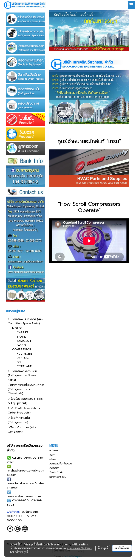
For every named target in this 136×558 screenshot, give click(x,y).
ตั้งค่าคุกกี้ (103, 548)
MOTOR (17, 328)
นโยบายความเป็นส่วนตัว (79, 548)
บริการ (52, 459)
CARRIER (23, 332)
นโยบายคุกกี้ (21, 551)
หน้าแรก (53, 450)
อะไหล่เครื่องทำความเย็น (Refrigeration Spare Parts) (22, 375)
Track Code (56, 472)
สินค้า (52, 455)
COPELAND (24, 366)
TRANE (21, 337)
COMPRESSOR (21, 349)
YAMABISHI (24, 341)
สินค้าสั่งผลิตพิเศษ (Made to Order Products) (26, 410)
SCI (19, 362)
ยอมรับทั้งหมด (122, 548)
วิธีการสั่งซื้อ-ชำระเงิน (60, 464)
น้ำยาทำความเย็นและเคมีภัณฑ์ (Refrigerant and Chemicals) (26, 389)
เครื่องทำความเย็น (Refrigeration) (19, 420)
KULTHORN (24, 354)
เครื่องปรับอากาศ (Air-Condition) (22, 429)
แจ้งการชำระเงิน (57, 477)
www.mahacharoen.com (24, 496)
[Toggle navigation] (131, 5)
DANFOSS (23, 358)
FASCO (21, 345)
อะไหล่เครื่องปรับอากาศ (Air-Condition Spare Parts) (25, 321)
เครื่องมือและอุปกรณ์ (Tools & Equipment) (25, 401)
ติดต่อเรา (54, 468)
